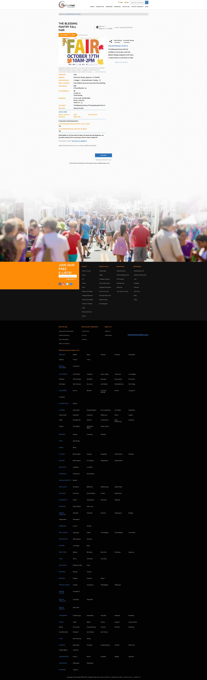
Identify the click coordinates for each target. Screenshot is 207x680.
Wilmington (76, 519)
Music (83, 275)
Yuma (88, 359)
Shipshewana (119, 460)
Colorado (63, 390)
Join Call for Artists (122, 291)
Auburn (75, 656)
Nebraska (62, 526)
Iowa (61, 441)
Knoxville (103, 615)
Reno (88, 545)
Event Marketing (64, 339)
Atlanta (75, 434)
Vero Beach (76, 426)
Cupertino (90, 374)
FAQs (135, 299)
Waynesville (62, 519)
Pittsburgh (118, 585)
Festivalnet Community (90, 327)
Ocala (61, 420)
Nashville (131, 615)
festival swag (103, 299)
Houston (103, 627)
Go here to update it (79, 141)
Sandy (89, 638)
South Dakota (62, 608)
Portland (89, 578)
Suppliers (136, 283)
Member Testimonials (140, 275)
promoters (109, 6)
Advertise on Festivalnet (66, 331)
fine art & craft (104, 291)
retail (101, 275)
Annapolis (76, 487)
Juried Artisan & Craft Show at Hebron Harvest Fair (121, 58)
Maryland (63, 487)
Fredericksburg (91, 627)
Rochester (118, 552)
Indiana (62, 460)
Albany (75, 552)
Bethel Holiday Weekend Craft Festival (121, 55)
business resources (105, 295)
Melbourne (104, 415)
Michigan (62, 493)
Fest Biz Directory (64, 335)
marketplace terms (116, 677)
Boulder (89, 390)
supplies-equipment (105, 287)
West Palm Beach (90, 427)
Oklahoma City (77, 565)
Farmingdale (104, 532)
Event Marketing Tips (123, 275)
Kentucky (62, 467)
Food (83, 287)
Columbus (104, 558)
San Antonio (90, 632)
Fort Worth (76, 627)
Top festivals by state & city (69, 350)
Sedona (61, 359)
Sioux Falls (76, 607)
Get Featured (120, 283)
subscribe (70, 279)
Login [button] (109, 160)
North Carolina (62, 513)
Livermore (118, 374)
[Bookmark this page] (71, 284)
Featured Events (87, 312)
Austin (74, 622)
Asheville (75, 513)
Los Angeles (132, 374)
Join (60, 145)
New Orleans (91, 473)
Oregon (62, 578)
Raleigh (131, 513)
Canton (103, 622)
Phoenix (103, 354)
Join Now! (103, 155)
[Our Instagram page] (63, 284)
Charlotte (89, 513)
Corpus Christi (133, 622)
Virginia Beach (63, 650)
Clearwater (76, 410)
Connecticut (64, 403)
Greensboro (118, 513)
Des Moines (76, 441)
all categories (103, 303)
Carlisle (75, 585)
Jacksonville (62, 415)
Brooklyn (89, 552)
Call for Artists (86, 271)
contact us (137, 677)
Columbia (76, 599)
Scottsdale (132, 354)
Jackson (75, 669)
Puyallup (103, 656)
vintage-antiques (104, 279)
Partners (136, 287)
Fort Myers (118, 410)
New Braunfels (63, 632)
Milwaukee (76, 663)
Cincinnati (89, 558)
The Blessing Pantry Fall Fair (118, 49)
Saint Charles (118, 454)
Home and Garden (87, 299)
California (63, 374)
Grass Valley (104, 374)
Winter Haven (105, 426)
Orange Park (77, 420)
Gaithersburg (105, 487)
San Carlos (132, 379)
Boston (75, 480)
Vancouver (76, 366)
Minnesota (63, 500)
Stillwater (117, 500)
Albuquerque (77, 539)
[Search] (146, 2)
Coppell (117, 622)
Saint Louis (90, 506)
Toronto (89, 572)
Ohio (61, 558)
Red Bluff (89, 379)
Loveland (62, 397)
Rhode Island (61, 592)
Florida (62, 410)
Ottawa (75, 572)
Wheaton (131, 454)
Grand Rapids (91, 493)
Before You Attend (121, 62)
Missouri (62, 506)
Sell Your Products (64, 343)
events (92, 6)
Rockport (76, 632)
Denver (117, 390)
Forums (84, 335)
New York (62, 552)
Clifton (89, 532)
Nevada (62, 545)
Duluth (75, 500)
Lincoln (75, 526)
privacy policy (128, 677)
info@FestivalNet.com (138, 334)
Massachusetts (64, 480)
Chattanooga (77, 615)
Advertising (108, 335)
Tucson (75, 359)
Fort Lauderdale (105, 410)
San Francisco (77, 384)
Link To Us (137, 291)
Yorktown (76, 650)
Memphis (117, 615)
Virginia (62, 645)
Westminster (118, 487)
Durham (103, 513)
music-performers (104, 283)
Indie (83, 308)
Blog (146, 6)
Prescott (117, 354)
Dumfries (89, 645)
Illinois (62, 454)
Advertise (119, 287)
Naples (131, 415)
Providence (76, 591)
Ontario (62, 572)
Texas (61, 622)
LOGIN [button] (121, 2)
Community (85, 331)
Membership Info (139, 271)
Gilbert (75, 354)
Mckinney (131, 627)
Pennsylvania (64, 585)
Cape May (76, 532)
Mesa (88, 354)
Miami (116, 415)
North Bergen (119, 532)
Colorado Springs (103, 391)
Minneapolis (90, 500)
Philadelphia (104, 585)
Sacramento (118, 379)
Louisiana (62, 473)
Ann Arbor (76, 493)
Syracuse (131, 552)
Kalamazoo (118, 493)
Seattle (117, 656)
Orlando (89, 420)
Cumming (90, 434)
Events (84, 266)
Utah (61, 638)
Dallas (61, 627)
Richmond (132, 645)
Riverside (103, 379)
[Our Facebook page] (60, 284)
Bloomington (77, 454)
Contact (84, 339)
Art (83, 279)
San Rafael (104, 384)
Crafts (84, 283)
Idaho (61, 447)
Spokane (131, 656)
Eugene (75, 578)
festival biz (126, 6)
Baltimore (90, 487)
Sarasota (131, 420)
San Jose (89, 384)
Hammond (76, 473)
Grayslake (104, 454)
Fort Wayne (90, 460)
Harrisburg (90, 585)
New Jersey (63, 532)
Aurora (75, 390)
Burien (89, 656)
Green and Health (87, 291)
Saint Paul (104, 500)
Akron (74, 558)
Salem (103, 578)
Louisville (89, 467)
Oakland (61, 379)
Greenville (90, 599)
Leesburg (90, 415)
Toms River (132, 532)
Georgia (62, 434)
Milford (75, 403)
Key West (76, 415)
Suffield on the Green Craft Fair (119, 52)
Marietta (103, 434)
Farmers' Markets (87, 303)
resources (117, 6)
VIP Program (120, 279)
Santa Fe (89, 539)
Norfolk (117, 645)
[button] (99, 80)
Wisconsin (63, 663)
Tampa (61, 426)
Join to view (63, 112)
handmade (102, 271)
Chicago (89, 454)
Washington (64, 656)
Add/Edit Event (121, 271)
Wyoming (62, 669)
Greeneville (90, 615)
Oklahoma (63, 565)
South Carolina (62, 600)
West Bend (90, 663)
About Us (108, 327)
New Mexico (63, 539)
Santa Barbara (119, 384)
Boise (74, 447)
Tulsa (88, 565)
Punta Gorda (104, 420)
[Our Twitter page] (67, 284)
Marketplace (100, 6)
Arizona (62, 354)
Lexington (76, 467)
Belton (89, 622)
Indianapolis (104, 460)
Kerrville (117, 627)
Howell (103, 493)
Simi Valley (132, 384)
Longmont (132, 390)
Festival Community (137, 6)
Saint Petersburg (118, 420)
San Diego (62, 384)
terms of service (105, 677)
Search (84, 316)
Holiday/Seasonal (87, 295)
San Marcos (104, 632)
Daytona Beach (91, 410)
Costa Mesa (76, 374)
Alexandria (76, 645)
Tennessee (63, 615)
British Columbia (62, 366)
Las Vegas (76, 545)
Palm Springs (77, 379)
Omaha (89, 526)
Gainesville (132, 410)
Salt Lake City (77, 638)
